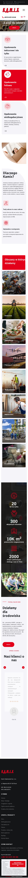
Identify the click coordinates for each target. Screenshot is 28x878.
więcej (14, 27)
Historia (3, 798)
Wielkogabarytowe (5, 821)
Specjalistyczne (5, 824)
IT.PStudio (8, 876)
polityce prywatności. (17, 868)
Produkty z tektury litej (6, 830)
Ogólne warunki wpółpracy (8, 806)
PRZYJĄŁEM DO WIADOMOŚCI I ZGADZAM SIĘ (17, 864)
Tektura (3, 827)
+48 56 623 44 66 (9, 2)
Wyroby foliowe (5, 838)
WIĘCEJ (8, 644)
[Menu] (24, 10)
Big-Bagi (3, 835)
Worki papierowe (5, 832)
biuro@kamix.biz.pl (20, 2)
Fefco (2, 819)
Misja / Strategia (5, 800)
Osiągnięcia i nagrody (6, 803)
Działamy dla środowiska (7, 809)
